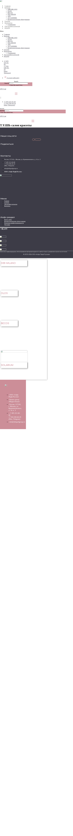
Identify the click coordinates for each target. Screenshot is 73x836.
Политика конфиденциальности (14, 223)
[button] (17, 31)
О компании (12, 24)
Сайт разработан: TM (66, 257)
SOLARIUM (12, 14)
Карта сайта (8, 219)
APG (9, 16)
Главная (7, 6)
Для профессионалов (12, 26)
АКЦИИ (7, 28)
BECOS (10, 13)
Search (6, 83)
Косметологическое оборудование (19, 19)
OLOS (10, 11)
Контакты (8, 23)
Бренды (7, 7)
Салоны (7, 21)
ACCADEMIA (12, 18)
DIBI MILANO (12, 9)
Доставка (7, 224)
